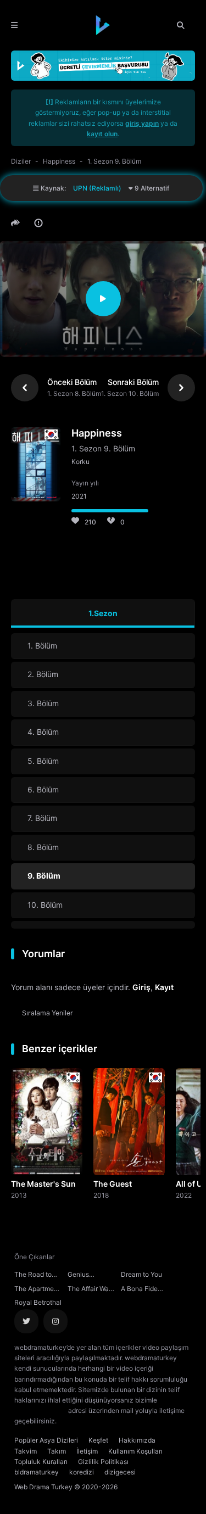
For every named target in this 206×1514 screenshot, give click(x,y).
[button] (17, 223)
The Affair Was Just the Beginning (90, 1289)
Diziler (21, 161)
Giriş (141, 987)
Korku (80, 461)
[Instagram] (55, 1321)
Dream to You (141, 1274)
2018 (101, 1195)
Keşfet (98, 1440)
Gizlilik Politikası (103, 1461)
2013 (19, 1195)
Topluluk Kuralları (41, 1461)
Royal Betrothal (38, 1302)
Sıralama (47, 1013)
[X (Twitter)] (26, 1321)
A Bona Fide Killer (139, 1289)
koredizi (81, 1472)
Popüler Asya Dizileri (46, 1440)
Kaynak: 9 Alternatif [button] (104, 188)
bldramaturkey (36, 1472)
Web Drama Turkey (43, 1487)
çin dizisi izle (123, 1421)
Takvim (25, 1451)
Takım (56, 1451)
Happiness (59, 161)
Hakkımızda (137, 1440)
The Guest (112, 1183)
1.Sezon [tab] (103, 613)
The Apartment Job (37, 1289)
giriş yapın (142, 123)
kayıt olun (102, 134)
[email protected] (40, 1410)
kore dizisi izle (80, 1421)
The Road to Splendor (33, 1275)
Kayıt (164, 987)
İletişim (87, 1451)
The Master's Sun (43, 1183)
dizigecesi (120, 1472)
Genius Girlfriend (82, 1275)
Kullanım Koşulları (135, 1451)
